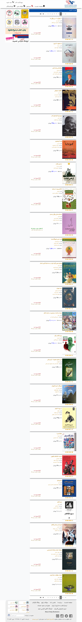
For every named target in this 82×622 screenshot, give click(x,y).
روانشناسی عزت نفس (57, 68)
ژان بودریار (56, 94)
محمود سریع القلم (55, 22)
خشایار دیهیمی (56, 507)
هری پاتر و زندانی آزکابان (56, 524)
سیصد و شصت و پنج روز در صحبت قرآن (53, 313)
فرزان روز (58, 20)
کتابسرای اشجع (50, 619)
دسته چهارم (59, 288)
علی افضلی (57, 555)
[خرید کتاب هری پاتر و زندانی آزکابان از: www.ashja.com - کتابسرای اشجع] (69, 534)
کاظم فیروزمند (56, 269)
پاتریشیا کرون (55, 267)
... (45, 14)
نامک (59, 265)
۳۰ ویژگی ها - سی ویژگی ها (56, 18)
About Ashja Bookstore (52, 612)
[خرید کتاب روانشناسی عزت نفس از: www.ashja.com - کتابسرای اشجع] (69, 76)
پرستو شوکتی (56, 581)
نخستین (58, 70)
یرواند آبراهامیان (55, 145)
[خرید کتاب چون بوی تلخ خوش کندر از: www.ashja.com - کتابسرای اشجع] (69, 126)
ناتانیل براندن (56, 72)
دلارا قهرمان (57, 391)
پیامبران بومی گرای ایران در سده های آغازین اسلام (51, 263)
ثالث (59, 93)
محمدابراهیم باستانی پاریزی (53, 484)
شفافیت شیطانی (58, 90)
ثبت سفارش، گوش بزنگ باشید (37, 229)
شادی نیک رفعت (56, 220)
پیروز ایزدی (57, 96)
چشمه (58, 45)
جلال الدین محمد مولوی (54, 363)
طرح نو (58, 338)
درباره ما (60, 602)
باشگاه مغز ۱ (59, 433)
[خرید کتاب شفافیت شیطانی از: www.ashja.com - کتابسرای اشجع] (69, 100)
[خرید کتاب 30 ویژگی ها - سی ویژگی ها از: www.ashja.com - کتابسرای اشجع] (69, 28)
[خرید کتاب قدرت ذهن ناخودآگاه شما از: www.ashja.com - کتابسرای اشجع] (69, 248)
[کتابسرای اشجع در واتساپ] (58, 616)
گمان (59, 216)
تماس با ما (53, 602)
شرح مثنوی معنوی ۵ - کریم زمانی (54, 359)
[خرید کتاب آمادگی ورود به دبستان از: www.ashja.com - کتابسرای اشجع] (69, 199)
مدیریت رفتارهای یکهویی (56, 456)
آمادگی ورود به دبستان (57, 189)
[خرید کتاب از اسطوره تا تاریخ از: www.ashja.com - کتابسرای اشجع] (69, 53)
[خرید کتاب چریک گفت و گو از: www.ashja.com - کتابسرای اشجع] (69, 345)
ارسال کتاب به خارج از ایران (59, 605)
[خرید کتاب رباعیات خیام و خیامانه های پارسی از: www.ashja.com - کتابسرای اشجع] (69, 560)
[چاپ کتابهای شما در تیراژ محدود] (17, 31)
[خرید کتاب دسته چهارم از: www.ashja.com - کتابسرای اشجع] (69, 298)
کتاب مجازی (57, 290)
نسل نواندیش (57, 241)
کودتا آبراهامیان (58, 141)
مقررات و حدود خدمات (44, 605)
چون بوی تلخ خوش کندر (56, 115)
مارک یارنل (56, 579)
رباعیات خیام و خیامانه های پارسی (54, 550)
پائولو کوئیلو (56, 390)
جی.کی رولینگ (55, 528)
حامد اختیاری (55, 437)
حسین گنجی (56, 339)
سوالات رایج (45, 602)
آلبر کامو (56, 506)
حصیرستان (59, 480)
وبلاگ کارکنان (36, 602)
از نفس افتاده (59, 164)
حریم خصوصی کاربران (60, 609)
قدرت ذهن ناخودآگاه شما (56, 239)
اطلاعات (58, 361)
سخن (59, 315)
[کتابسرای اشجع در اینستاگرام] (62, 616)
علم (59, 482)
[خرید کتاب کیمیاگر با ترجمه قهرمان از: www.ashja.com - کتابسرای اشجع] (69, 394)
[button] (19, 2)
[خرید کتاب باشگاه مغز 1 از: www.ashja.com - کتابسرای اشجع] (69, 442)
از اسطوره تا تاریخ (58, 43)
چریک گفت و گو (58, 335)
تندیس (58, 527)
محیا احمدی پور (56, 462)
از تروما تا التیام (58, 408)
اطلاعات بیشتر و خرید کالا (35, 33)
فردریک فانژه (56, 460)
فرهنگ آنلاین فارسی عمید (45, 609)
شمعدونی (58, 458)
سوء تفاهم (59, 502)
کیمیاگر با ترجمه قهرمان (57, 386)
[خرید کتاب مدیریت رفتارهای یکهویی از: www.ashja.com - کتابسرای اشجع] (69, 466)
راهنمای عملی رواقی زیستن (56, 214)
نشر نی (58, 143)
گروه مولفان (56, 412)
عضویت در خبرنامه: (29, 615)
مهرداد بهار (56, 47)
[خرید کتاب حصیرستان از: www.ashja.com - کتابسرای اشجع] (69, 488)
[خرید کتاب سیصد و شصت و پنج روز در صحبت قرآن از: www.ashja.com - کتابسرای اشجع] (69, 321)
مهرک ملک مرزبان (56, 294)
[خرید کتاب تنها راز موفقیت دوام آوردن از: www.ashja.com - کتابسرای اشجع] (69, 584)
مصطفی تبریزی (55, 193)
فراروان (58, 191)
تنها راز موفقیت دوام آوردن (56, 575)
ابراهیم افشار (56, 168)
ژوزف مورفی (56, 243)
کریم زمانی (47, 363)
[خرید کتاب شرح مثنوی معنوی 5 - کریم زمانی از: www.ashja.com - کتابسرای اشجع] (69, 370)
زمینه (59, 577)
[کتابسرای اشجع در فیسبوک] (71, 616)
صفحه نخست (68, 602)
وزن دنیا (58, 166)
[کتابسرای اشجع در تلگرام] (66, 616)
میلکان (58, 410)
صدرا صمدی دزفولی (55, 414)
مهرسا (59, 436)
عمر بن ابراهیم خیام (54, 554)
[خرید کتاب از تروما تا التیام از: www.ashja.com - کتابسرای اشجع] (69, 418)
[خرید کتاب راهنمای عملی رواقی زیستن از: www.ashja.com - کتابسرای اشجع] (69, 224)
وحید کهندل (56, 119)
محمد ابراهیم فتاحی (55, 147)
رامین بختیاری (56, 245)
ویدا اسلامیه (57, 530)
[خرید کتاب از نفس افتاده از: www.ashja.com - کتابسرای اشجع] (69, 174)
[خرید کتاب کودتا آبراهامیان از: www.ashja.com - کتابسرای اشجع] (69, 150)
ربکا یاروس (56, 292)
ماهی (59, 118)
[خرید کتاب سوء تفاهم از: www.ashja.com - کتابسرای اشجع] (69, 511)
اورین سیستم (35, 619)
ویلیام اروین (56, 218)
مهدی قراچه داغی (56, 73)
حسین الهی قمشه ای (54, 317)
